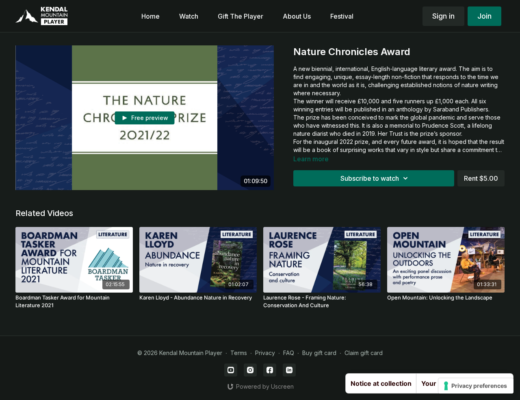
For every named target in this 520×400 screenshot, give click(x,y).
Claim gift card (363, 352)
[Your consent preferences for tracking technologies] (476, 386)
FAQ (288, 352)
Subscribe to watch (369, 178)
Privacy (265, 352)
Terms (238, 352)
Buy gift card (319, 352)
